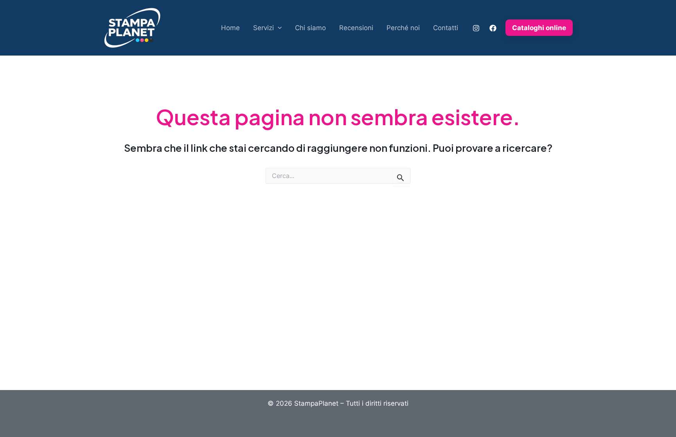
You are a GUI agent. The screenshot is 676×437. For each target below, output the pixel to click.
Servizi (263, 28)
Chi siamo (310, 28)
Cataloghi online (539, 28)
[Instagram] (476, 28)
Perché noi (403, 28)
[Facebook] (492, 28)
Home (230, 28)
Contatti (445, 28)
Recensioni (356, 28)
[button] (278, 28)
